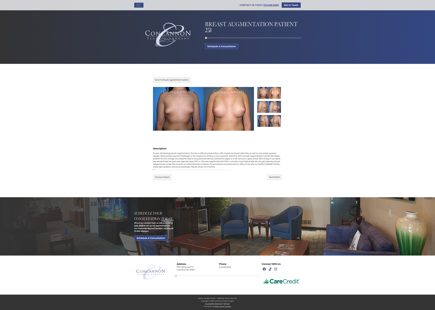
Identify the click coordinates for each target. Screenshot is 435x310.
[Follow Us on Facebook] (264, 269)
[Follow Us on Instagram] (275, 269)
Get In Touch (291, 5)
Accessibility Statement (213, 304)
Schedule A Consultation (221, 46)
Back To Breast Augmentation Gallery (172, 80)
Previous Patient (162, 177)
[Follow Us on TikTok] (270, 269)
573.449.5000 (271, 5)
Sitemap (227, 304)
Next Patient (274, 177)
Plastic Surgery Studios (223, 306)
